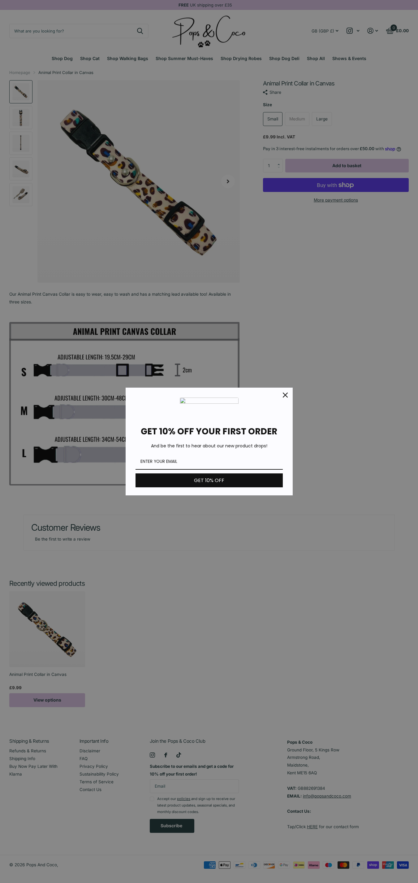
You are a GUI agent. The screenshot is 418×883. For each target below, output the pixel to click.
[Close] (285, 395)
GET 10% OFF (209, 480)
